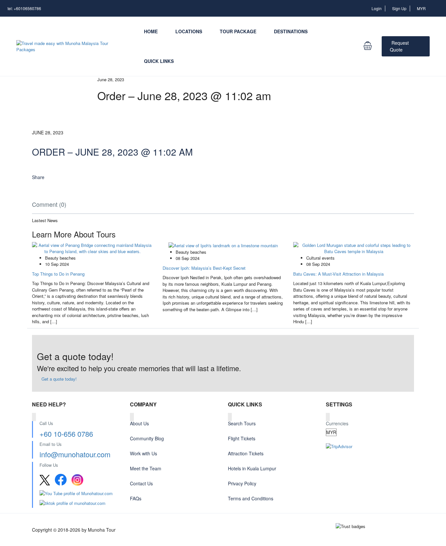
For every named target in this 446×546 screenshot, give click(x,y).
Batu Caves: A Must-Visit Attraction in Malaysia (338, 274)
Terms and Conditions (250, 498)
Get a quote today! (58, 379)
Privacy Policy (242, 483)
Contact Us (141, 483)
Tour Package (238, 31)
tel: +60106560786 (24, 8)
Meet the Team (145, 468)
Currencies (337, 423)
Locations (188, 31)
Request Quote (399, 46)
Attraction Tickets (245, 453)
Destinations (291, 31)
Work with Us (143, 453)
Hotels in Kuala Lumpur (252, 468)
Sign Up (399, 8)
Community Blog (147, 438)
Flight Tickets (241, 438)
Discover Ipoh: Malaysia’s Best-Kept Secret (204, 268)
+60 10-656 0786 (66, 434)
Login (377, 8)
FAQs (135, 498)
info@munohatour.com (75, 454)
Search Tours (242, 423)
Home (151, 31)
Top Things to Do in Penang (58, 274)
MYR (422, 8)
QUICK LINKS (159, 61)
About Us (139, 423)
